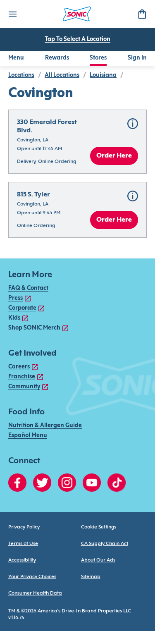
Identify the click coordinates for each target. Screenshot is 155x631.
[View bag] (142, 14)
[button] (77, 142)
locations (21, 75)
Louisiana (103, 75)
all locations (62, 75)
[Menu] (12, 14)
